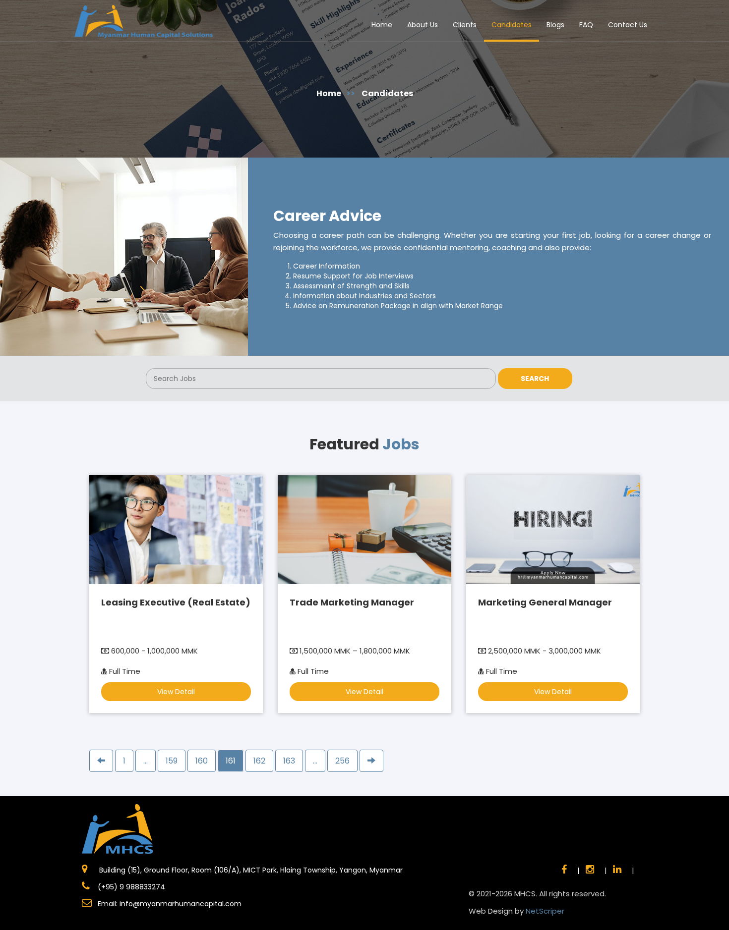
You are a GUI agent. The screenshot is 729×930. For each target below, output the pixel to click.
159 (172, 760)
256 (342, 760)
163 (289, 760)
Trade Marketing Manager (352, 602)
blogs (555, 25)
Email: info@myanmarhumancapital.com (170, 904)
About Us (422, 25)
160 (201, 760)
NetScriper (545, 911)
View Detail (176, 692)
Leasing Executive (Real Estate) (175, 602)
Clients (465, 25)
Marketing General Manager (545, 602)
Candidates (511, 25)
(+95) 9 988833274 (130, 887)
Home (381, 25)
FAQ (586, 25)
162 (259, 760)
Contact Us (627, 25)
